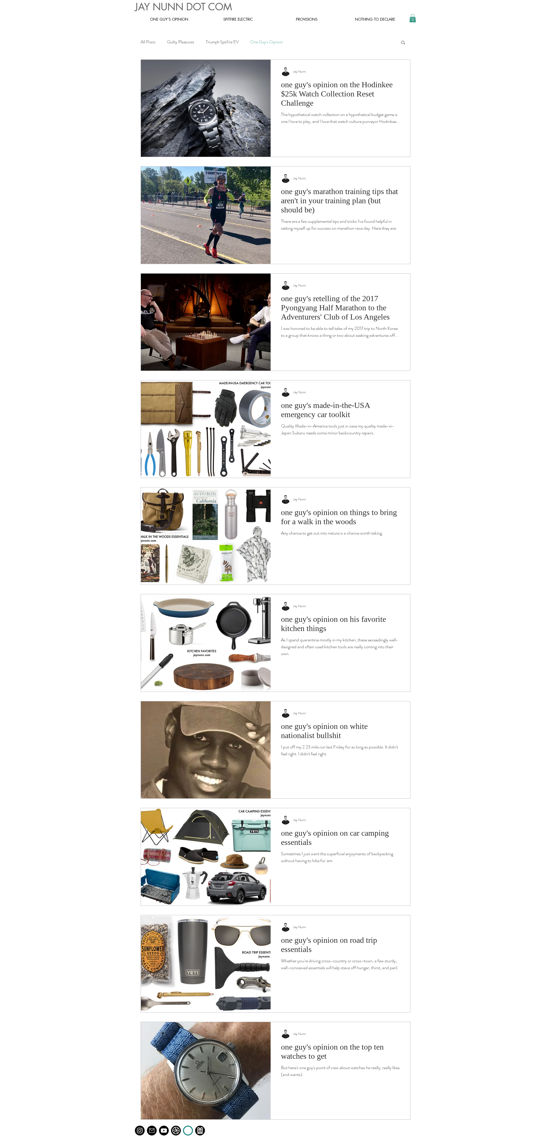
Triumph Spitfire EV (222, 42)
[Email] (152, 1130)
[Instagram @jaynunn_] (140, 1130)
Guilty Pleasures (180, 42)
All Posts (148, 42)
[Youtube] (164, 1130)
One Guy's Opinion (266, 42)
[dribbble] (176, 1130)
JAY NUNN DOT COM (183, 6)
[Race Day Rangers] (188, 1130)
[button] (412, 18)
